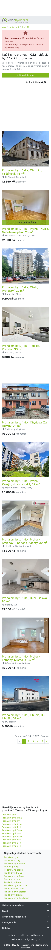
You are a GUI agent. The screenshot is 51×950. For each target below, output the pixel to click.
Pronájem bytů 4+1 (11, 839)
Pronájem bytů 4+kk (12, 836)
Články (6, 911)
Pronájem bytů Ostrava (15, 885)
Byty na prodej (11, 866)
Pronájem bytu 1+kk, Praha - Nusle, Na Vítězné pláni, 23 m (25, 230)
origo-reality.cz (32, 939)
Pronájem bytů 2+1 (11, 827)
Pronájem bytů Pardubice (16, 898)
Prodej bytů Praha (13, 873)
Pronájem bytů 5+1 (11, 846)
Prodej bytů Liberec (14, 895)
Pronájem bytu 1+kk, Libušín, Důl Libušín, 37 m (23, 716)
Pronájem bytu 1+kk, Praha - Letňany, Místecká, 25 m (21, 658)
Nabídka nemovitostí (13, 905)
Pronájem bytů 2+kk (12, 824)
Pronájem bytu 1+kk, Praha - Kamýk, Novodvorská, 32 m (21, 482)
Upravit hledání (26, 75)
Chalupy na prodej (13, 879)
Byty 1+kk (25, 27)
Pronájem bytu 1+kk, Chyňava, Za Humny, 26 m (24, 424)
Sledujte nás (9, 922)
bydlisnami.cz (36, 935)
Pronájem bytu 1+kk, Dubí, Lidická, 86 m (25, 599)
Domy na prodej (12, 860)
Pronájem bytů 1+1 (11, 821)
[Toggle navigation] (45, 20)
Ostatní (6, 928)
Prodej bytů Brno (12, 882)
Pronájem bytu (11, 857)
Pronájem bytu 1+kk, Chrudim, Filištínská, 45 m (22, 172)
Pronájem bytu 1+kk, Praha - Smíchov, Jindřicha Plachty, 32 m (24, 541)
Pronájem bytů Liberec (15, 891)
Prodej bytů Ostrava (14, 888)
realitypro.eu (13, 935)
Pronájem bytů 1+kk (12, 817)
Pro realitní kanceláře (14, 916)
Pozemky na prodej (13, 869)
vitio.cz (24, 935)
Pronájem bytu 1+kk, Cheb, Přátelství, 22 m (20, 289)
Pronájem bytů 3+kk (12, 830)
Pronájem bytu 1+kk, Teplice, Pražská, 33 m (21, 347)
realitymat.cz (17, 939)
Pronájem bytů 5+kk (12, 842)
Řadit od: (36, 82)
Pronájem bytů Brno (14, 876)
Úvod (4, 27)
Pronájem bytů (13, 27)
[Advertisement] (25, 8)
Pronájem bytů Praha (14, 863)
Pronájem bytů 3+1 (11, 833)
